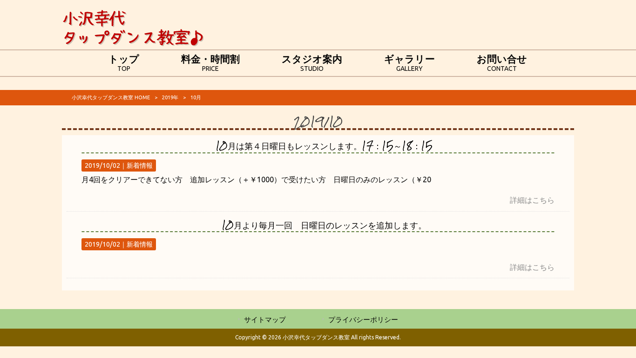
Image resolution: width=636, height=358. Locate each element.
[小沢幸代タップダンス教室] (132, 44)
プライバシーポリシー (363, 320)
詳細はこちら (532, 200)
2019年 (170, 97)
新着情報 (140, 165)
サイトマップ (265, 320)
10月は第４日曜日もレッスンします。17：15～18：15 (324, 146)
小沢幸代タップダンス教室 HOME (111, 97)
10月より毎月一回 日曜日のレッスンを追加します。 (324, 225)
